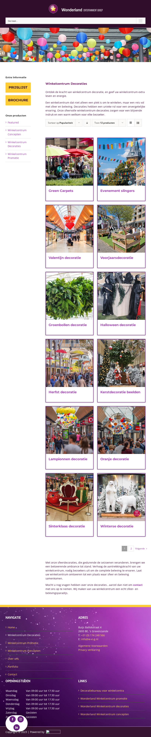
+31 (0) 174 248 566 (93, 635)
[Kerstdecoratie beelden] (121, 363)
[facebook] (12, 719)
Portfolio (13, 666)
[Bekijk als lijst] (138, 122)
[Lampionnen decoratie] (69, 430)
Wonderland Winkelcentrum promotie (103, 698)
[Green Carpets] (69, 162)
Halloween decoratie (118, 325)
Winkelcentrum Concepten (24, 650)
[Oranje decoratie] (121, 430)
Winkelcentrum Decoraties (24, 635)
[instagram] (20, 719)
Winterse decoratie (116, 526)
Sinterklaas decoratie (67, 526)
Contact (12, 674)
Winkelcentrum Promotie (23, 643)
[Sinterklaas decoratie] (69, 497)
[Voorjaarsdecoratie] (121, 229)
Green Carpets (61, 191)
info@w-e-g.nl (89, 639)
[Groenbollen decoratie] (69, 296)
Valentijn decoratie (65, 258)
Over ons (13, 658)
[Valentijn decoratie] (69, 229)
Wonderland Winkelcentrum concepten (104, 714)
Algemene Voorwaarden (93, 646)
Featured (13, 122)
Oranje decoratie (114, 459)
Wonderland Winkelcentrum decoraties (104, 706)
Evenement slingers (117, 191)
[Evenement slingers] (121, 162)
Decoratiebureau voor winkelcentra (102, 690)
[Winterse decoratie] (121, 497)
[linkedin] (16, 727)
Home (11, 627)
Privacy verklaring (89, 650)
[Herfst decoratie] (69, 363)
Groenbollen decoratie (68, 325)
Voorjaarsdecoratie (116, 258)
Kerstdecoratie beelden (120, 392)
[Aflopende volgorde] (87, 123)
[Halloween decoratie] (121, 296)
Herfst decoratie (63, 392)
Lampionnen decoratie (68, 459)
